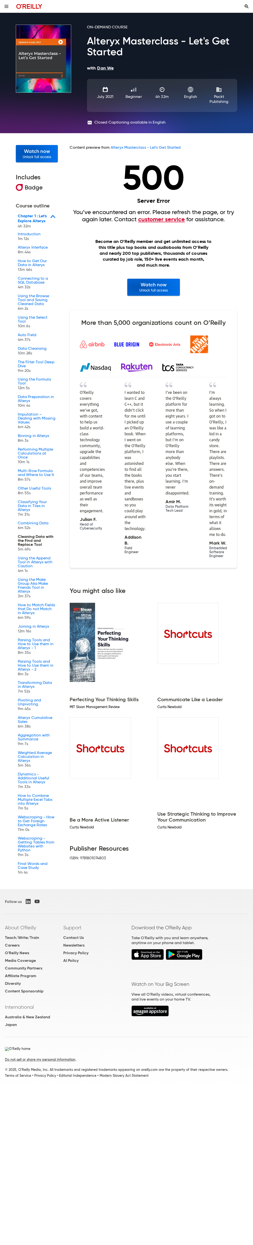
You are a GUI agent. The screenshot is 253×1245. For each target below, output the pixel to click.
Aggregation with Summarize (34, 739)
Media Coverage (20, 960)
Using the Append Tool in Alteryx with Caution (35, 564)
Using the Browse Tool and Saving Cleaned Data (33, 302)
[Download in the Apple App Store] (147, 958)
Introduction (29, 236)
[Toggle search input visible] (247, 6)
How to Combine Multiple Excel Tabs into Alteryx (35, 802)
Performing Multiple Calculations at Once (35, 455)
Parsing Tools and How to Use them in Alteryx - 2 (35, 667)
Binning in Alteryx (33, 438)
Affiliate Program (20, 975)
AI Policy (71, 960)
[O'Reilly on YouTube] (37, 901)
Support (72, 928)
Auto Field (27, 337)
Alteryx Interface (33, 249)
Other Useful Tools (34, 490)
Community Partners (23, 968)
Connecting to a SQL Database (33, 282)
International (19, 1007)
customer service (161, 219)
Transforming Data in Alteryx (35, 687)
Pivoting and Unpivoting (29, 704)
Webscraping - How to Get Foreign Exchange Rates (36, 823)
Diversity (13, 983)
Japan (11, 1024)
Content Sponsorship (24, 991)
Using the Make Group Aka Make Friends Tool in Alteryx (33, 588)
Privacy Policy (75, 952)
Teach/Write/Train (22, 937)
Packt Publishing (219, 99)
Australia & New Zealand (27, 1017)
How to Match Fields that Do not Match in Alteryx (36, 611)
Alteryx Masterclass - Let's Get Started (146, 147)
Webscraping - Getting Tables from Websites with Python (36, 846)
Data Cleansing (32, 351)
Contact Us (73, 937)
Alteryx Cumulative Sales (35, 722)
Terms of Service (18, 1075)
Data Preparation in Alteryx (36, 401)
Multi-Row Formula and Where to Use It (36, 475)
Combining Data (33, 525)
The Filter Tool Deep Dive (36, 366)
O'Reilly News (17, 952)
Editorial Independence (77, 1075)
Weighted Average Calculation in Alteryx (35, 759)
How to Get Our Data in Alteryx (32, 265)
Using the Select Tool (32, 321)
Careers (12, 945)
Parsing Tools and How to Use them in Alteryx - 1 (35, 646)
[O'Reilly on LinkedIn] (28, 901)
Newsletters (73, 945)
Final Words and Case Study (32, 868)
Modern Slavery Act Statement (124, 1075)
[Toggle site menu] (6, 6)
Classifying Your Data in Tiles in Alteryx (32, 508)
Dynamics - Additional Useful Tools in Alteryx (33, 780)
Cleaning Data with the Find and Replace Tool (35, 543)
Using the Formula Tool (34, 383)
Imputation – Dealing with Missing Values (36, 420)
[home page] (29, 6)
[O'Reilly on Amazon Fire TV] (150, 1015)
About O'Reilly (20, 928)
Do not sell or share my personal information (40, 1059)
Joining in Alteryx (33, 628)
